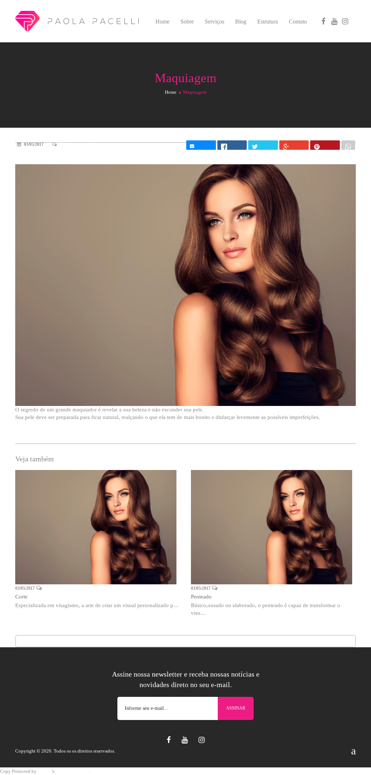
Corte (21, 597)
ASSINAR (235, 708)
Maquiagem (30, 157)
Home (162, 21)
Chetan (45, 771)
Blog (240, 21)
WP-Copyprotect (71, 771)
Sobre (187, 21)
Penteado (201, 597)
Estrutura (267, 21)
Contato (298, 21)
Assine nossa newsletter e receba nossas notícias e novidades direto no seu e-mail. (185, 679)
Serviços (214, 21)
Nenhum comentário (78, 144)
